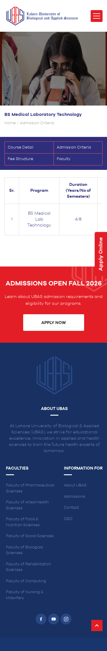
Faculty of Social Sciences (30, 536)
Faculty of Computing (26, 581)
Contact (71, 508)
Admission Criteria (74, 147)
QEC (68, 519)
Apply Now (53, 323)
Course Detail (20, 147)
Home (10, 123)
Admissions (74, 497)
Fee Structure (20, 159)
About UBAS (75, 485)
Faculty (63, 159)
